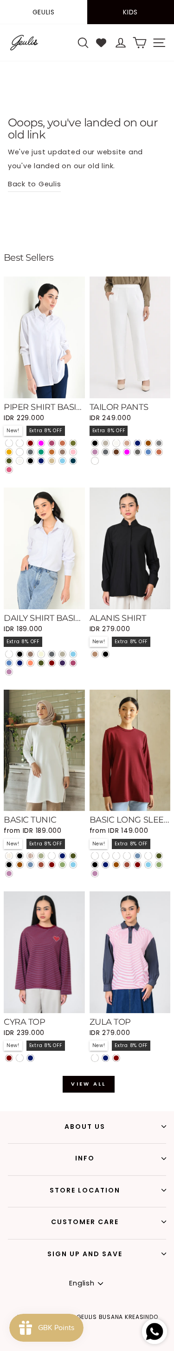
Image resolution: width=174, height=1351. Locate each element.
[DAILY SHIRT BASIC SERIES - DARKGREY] (51, 654)
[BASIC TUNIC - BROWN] (19, 864)
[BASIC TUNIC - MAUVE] (9, 873)
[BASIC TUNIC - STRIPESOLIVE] (41, 855)
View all (88, 1083)
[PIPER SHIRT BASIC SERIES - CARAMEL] (51, 451)
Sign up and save (84, 1254)
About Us (84, 1126)
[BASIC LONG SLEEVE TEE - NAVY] (105, 864)
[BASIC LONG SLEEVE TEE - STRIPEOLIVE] (126, 855)
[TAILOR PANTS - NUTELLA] (116, 451)
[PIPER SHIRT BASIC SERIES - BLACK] (30, 460)
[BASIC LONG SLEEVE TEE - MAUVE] (94, 873)
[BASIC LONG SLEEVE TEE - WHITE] (148, 855)
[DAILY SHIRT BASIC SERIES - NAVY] (19, 662)
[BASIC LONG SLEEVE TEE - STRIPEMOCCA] (116, 855)
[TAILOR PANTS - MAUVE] (94, 451)
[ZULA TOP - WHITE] (94, 1057)
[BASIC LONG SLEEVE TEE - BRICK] (126, 864)
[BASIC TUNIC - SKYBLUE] (73, 864)
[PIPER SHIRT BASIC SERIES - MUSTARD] (9, 451)
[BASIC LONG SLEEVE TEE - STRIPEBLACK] (94, 855)
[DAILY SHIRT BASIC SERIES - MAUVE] (9, 671)
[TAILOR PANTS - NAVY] (137, 443)
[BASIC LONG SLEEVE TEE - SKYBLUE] (148, 864)
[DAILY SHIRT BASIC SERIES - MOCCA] (30, 654)
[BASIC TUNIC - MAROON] (51, 864)
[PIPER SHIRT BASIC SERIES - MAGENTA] (51, 443)
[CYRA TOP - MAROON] (9, 1057)
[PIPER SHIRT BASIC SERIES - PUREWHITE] (9, 443)
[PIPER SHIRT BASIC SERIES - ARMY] (9, 460)
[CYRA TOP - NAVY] (30, 1057)
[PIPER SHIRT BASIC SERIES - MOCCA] (62, 451)
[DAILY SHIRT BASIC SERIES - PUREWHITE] (9, 654)
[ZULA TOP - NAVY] (105, 1057)
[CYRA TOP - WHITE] (19, 1057)
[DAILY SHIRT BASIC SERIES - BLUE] (9, 662)
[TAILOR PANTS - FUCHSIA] (126, 451)
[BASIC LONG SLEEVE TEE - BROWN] (116, 864)
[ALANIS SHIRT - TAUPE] (94, 654)
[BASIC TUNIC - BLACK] (9, 864)
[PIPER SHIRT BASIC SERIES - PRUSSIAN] (73, 460)
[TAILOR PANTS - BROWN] (148, 443)
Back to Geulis (34, 184)
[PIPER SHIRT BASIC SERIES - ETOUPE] (19, 451)
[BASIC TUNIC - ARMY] (73, 855)
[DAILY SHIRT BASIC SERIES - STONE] (62, 654)
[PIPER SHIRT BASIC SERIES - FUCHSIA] (41, 443)
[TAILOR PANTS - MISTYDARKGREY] (94, 460)
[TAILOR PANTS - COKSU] (126, 443)
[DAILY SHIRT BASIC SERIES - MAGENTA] (73, 662)
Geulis (43, 12)
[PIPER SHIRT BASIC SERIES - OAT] (51, 460)
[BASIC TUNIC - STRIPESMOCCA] (30, 855)
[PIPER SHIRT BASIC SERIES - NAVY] (41, 460)
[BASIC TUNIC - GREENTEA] (62, 864)
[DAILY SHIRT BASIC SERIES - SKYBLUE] (73, 654)
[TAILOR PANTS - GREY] (158, 443)
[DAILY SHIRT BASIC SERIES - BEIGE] (41, 654)
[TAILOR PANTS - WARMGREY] (105, 443)
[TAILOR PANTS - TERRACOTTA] (158, 451)
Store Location (85, 1190)
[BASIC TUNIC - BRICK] (41, 864)
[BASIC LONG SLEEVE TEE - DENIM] (137, 855)
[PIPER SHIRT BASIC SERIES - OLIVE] (73, 443)
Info (85, 1158)
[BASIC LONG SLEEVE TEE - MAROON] (137, 864)
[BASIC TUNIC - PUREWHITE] (51, 855)
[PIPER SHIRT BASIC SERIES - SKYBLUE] (62, 460)
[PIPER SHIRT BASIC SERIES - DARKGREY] (30, 451)
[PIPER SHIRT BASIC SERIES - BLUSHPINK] (9, 469)
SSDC (104, 1345)
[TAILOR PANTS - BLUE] (148, 451)
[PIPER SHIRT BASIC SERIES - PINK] (73, 451)
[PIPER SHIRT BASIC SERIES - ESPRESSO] (19, 443)
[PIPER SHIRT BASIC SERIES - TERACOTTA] (62, 443)
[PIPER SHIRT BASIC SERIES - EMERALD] (41, 451)
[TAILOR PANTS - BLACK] (94, 443)
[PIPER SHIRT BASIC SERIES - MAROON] (30, 443)
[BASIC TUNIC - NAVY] (62, 855)
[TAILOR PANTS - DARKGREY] (105, 451)
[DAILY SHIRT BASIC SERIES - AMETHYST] (62, 662)
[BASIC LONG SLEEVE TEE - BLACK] (94, 864)
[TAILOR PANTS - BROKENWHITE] (116, 443)
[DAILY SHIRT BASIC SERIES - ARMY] (41, 662)
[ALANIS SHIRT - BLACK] (105, 654)
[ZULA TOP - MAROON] (116, 1057)
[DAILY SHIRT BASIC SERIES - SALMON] (30, 662)
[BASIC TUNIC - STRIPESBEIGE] (9, 855)
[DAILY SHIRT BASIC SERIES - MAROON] (51, 662)
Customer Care (85, 1221)
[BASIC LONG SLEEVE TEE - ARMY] (158, 855)
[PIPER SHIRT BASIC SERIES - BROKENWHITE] (19, 460)
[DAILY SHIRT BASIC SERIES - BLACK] (19, 654)
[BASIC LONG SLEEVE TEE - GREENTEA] (158, 864)
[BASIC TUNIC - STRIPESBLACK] (19, 855)
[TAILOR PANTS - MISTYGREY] (137, 451)
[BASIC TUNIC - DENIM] (30, 864)
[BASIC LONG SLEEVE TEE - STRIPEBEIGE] (105, 855)
